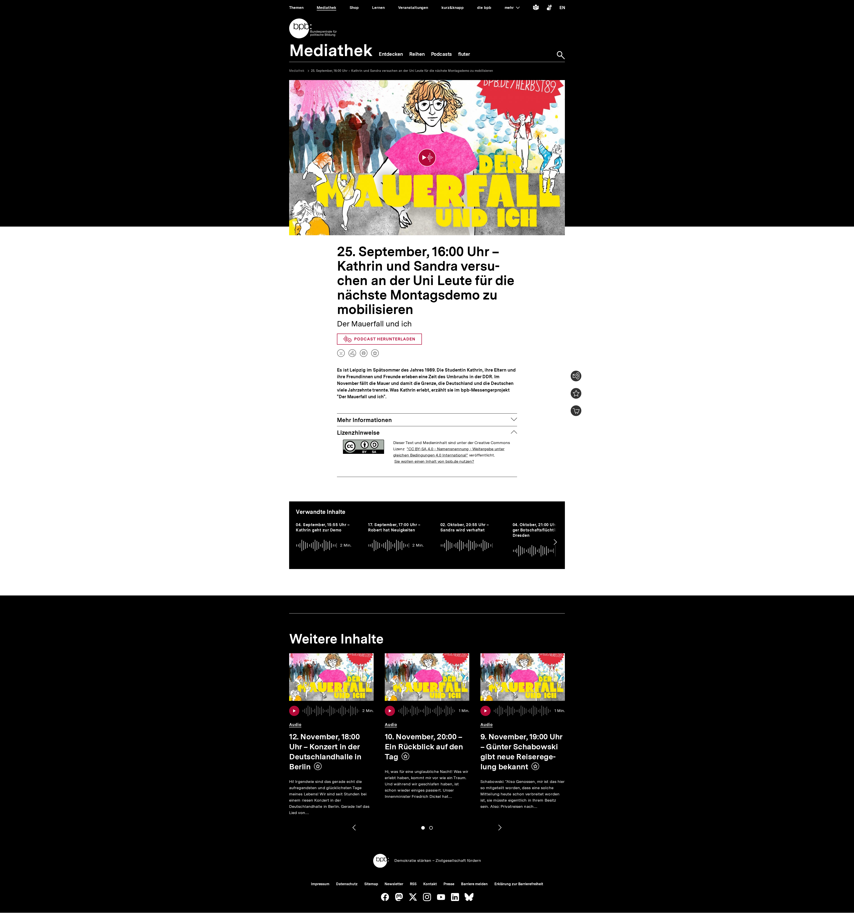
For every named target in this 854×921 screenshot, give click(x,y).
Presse (448, 884)
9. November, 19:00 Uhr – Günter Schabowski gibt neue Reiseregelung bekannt (521, 751)
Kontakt (430, 884)
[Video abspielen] (427, 158)
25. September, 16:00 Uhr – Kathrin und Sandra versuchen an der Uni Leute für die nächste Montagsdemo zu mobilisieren (402, 70)
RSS (413, 884)
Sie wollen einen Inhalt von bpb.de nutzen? (434, 461)
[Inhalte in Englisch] (562, 8)
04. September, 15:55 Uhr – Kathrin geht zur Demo (323, 527)
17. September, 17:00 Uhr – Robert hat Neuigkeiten (394, 527)
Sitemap (371, 884)
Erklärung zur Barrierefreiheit (518, 884)
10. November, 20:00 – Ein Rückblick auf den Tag (424, 746)
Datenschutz (347, 884)
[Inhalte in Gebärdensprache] (549, 8)
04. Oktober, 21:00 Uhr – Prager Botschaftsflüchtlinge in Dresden (541, 530)
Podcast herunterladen (384, 339)
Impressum (320, 884)
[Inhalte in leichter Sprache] (536, 8)
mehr (512, 7)
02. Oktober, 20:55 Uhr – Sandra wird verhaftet (464, 527)
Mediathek (296, 70)
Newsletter (394, 884)
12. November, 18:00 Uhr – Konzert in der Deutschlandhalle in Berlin (325, 751)
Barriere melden (474, 884)
